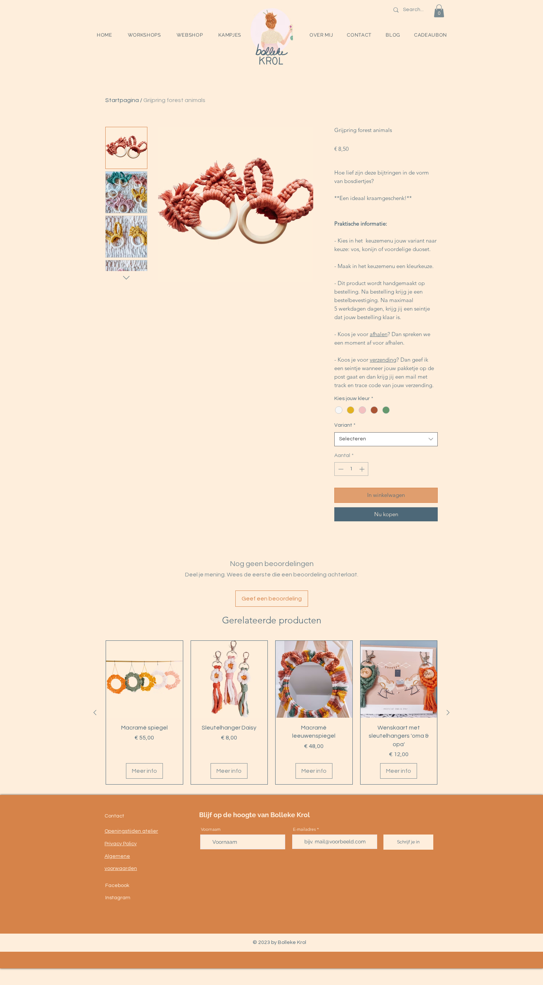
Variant (344, 425)
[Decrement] (340, 469)
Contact (114, 816)
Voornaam (211, 829)
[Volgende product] (448, 712)
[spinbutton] (351, 469)
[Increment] (362, 469)
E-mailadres (304, 829)
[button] (144, 34)
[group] (271, 712)
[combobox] (386, 439)
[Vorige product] (94, 712)
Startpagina (122, 100)
